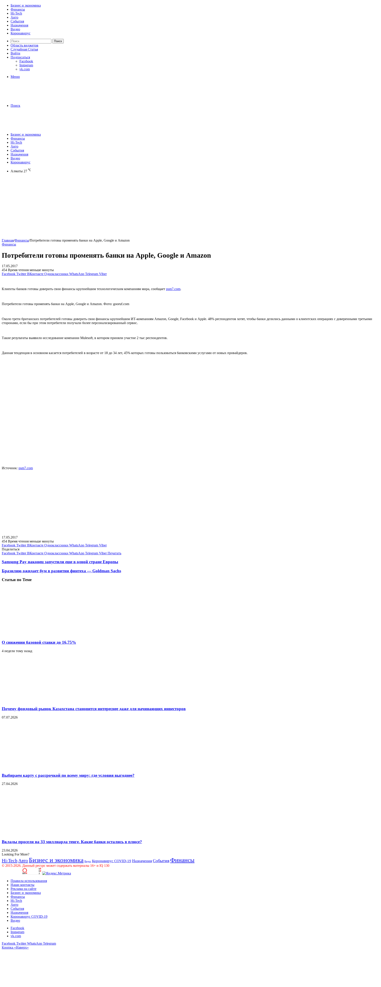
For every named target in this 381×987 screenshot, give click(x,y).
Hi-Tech (16, 13)
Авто (14, 17)
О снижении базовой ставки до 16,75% (39, 642)
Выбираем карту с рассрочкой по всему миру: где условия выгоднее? (68, 775)
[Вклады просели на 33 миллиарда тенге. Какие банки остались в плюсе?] (45, 833)
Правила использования (29, 881)
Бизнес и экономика (26, 5)
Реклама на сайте (23, 889)
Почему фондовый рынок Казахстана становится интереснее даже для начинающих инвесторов (94, 708)
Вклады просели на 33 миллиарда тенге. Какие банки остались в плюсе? (72, 841)
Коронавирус (20, 33)
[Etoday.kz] (35, 98)
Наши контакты (22, 885)
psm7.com (173, 289)
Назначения (19, 25)
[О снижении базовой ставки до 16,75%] (45, 634)
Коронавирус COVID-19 (111, 861)
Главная (8, 240)
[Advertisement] (134, 207)
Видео (15, 29)
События (17, 21)
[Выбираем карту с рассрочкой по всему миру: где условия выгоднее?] (45, 767)
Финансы (18, 9)
